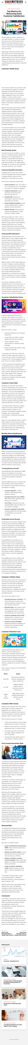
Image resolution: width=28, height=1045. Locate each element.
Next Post (20, 933)
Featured (5, 959)
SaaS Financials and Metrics (14, 8)
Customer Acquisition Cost (11, 961)
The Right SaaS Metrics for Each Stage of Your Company (13, 1025)
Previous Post (8, 933)
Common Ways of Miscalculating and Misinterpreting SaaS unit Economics (13, 982)
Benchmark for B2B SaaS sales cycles (12, 1004)
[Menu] (2, 2)
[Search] (25, 2)
